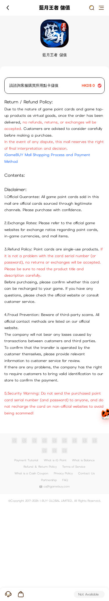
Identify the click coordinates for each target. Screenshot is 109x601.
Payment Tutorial (26, 460)
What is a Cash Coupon (31, 473)
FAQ (65, 480)
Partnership (49, 480)
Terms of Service (73, 467)
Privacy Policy (63, 473)
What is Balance (83, 460)
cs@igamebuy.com (57, 486)
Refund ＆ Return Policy (40, 467)
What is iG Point (55, 460)
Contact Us (86, 473)
